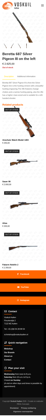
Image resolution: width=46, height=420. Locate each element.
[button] (42, 5)
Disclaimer (14, 408)
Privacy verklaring (28, 408)
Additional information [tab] (26, 76)
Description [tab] (9, 76)
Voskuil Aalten (16, 401)
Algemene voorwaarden (23, 411)
